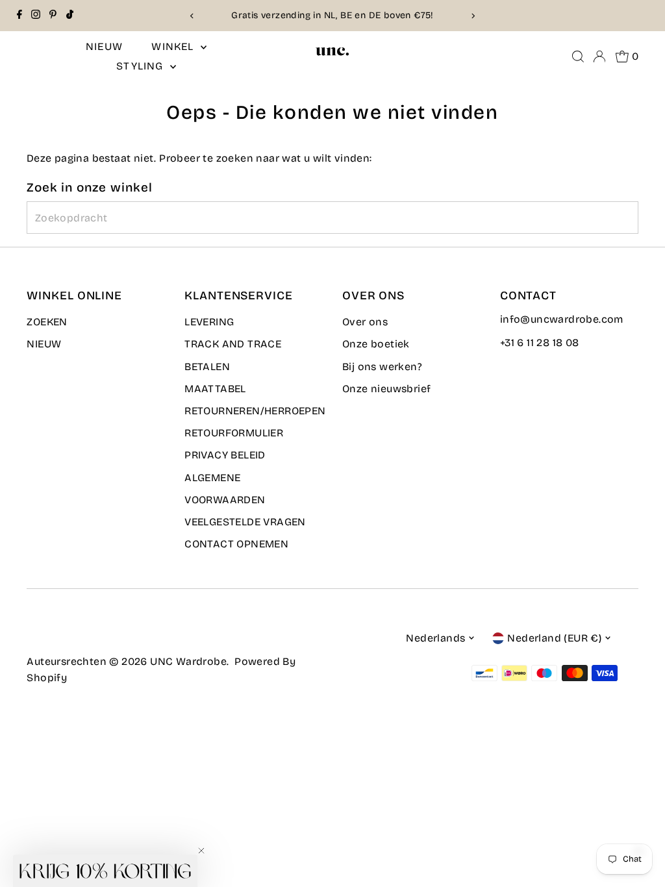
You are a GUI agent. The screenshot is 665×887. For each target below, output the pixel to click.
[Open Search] (578, 56)
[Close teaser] (201, 850)
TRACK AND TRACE (232, 344)
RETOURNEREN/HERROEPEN (254, 411)
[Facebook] (19, 15)
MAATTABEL (215, 388)
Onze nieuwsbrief (386, 388)
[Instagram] (36, 15)
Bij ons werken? (382, 366)
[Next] (472, 16)
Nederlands (435, 638)
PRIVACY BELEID (225, 455)
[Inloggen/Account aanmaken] (599, 56)
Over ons (365, 322)
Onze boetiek (376, 344)
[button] (105, 871)
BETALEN (207, 366)
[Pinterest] (53, 15)
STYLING (141, 66)
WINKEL (174, 46)
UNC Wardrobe (188, 661)
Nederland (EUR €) (554, 638)
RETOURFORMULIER (233, 433)
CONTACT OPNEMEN (236, 544)
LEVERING (209, 322)
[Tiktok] (70, 15)
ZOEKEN (47, 322)
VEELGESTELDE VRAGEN (245, 522)
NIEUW (104, 46)
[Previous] (192, 16)
